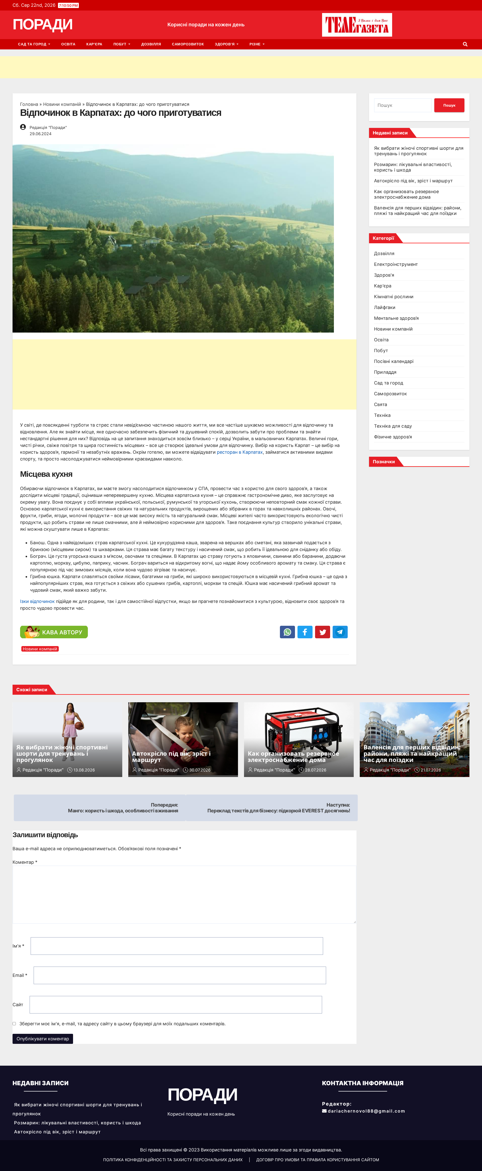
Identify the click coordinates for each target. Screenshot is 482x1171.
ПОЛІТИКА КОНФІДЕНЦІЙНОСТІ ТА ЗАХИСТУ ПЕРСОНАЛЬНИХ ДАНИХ (173, 1159)
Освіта (68, 44)
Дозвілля (151, 44)
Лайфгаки (385, 307)
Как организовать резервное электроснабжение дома (406, 194)
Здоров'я (384, 275)
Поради (42, 24)
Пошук (449, 105)
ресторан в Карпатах (240, 452)
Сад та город (32, 44)
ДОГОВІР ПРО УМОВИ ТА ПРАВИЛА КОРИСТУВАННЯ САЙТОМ (317, 1159)
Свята (380, 404)
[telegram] (340, 632)
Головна (29, 104)
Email (20, 975)
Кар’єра (94, 44)
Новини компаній (62, 104)
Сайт (18, 1004)
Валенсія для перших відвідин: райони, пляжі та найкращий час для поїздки (417, 210)
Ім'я (18, 946)
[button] (465, 44)
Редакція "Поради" (48, 127)
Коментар (25, 862)
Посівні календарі (393, 361)
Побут (120, 44)
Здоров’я (225, 44)
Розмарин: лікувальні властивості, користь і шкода (77, 1122)
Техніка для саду (393, 426)
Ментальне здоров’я (396, 318)
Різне (256, 44)
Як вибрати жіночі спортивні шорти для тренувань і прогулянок (418, 150)
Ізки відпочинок (37, 601)
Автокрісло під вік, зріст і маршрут (413, 180)
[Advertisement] (150, 67)
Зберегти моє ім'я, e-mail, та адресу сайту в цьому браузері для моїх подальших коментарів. (122, 1023)
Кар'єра (382, 285)
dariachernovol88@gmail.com (366, 1111)
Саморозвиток (188, 44)
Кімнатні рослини (393, 296)
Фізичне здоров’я (393, 436)
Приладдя (385, 372)
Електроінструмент (396, 264)
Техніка (382, 415)
